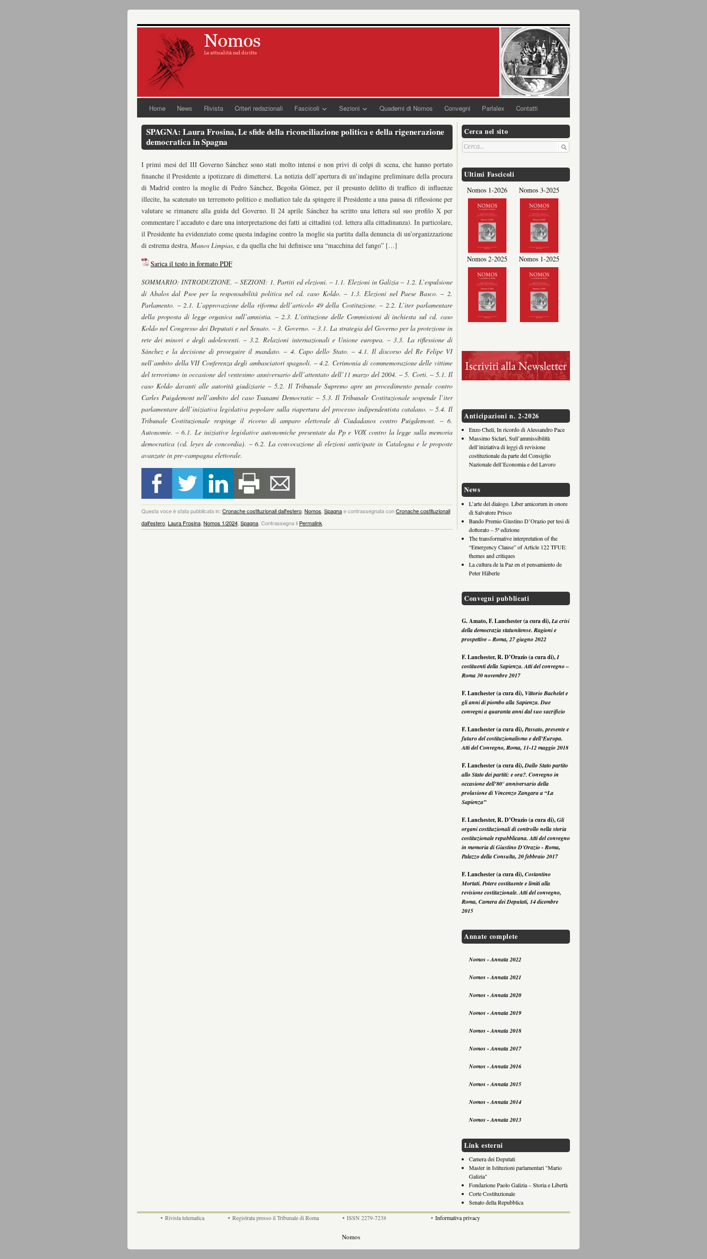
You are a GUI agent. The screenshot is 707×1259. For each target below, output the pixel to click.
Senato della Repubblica (496, 1202)
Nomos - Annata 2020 (495, 995)
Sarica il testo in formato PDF (191, 263)
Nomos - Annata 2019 (495, 1013)
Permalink (310, 523)
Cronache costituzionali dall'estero (262, 511)
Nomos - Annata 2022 (495, 959)
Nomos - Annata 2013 (495, 1120)
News (184, 108)
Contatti (527, 108)
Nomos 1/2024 (220, 523)
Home (157, 108)
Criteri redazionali (259, 108)
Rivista (213, 108)
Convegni (457, 108)
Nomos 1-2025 (539, 258)
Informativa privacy (457, 1217)
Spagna (333, 511)
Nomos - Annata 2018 (495, 1030)
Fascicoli (306, 108)
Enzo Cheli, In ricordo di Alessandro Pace (517, 429)
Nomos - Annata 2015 (495, 1084)
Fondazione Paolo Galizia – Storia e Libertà (518, 1185)
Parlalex (493, 108)
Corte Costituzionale (492, 1193)
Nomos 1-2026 (487, 190)
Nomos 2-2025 (487, 258)
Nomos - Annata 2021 (495, 977)
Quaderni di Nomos (406, 108)
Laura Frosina (184, 523)
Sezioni (349, 108)
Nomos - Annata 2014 (495, 1102)
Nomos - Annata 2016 (495, 1066)
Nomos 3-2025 (539, 190)
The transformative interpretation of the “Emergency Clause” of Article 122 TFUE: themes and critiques (518, 546)
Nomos (312, 511)
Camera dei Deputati (492, 1159)
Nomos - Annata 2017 (495, 1048)
